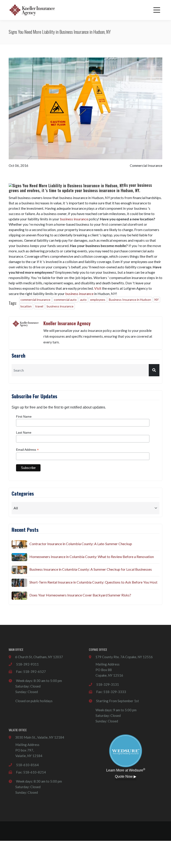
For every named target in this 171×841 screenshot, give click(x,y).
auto (83, 299)
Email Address (27, 450)
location (26, 306)
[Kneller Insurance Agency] (32, 10)
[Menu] (156, 10)
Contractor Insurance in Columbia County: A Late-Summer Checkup (80, 544)
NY (157, 299)
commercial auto (65, 299)
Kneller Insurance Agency (67, 323)
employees (97, 299)
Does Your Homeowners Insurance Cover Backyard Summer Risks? (80, 595)
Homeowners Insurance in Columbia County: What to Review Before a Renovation (91, 556)
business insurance (74, 219)
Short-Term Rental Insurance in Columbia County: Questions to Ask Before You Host (93, 582)
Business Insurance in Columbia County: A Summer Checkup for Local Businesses (90, 569)
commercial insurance (35, 299)
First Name (24, 416)
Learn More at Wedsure (125, 770)
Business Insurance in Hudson (130, 299)
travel (39, 306)
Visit (97, 288)
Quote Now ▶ (125, 776)
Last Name (23, 432)
